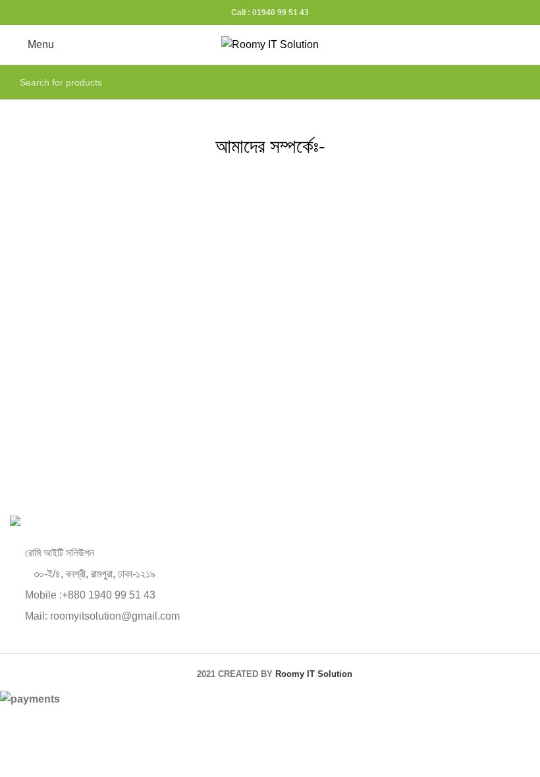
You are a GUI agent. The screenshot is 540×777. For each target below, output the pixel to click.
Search (512, 82)
